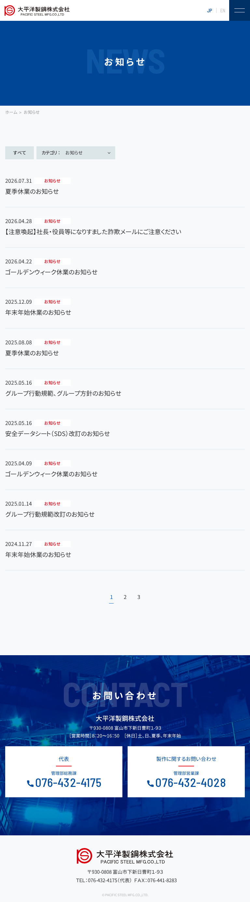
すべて (19, 153)
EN (222, 10)
